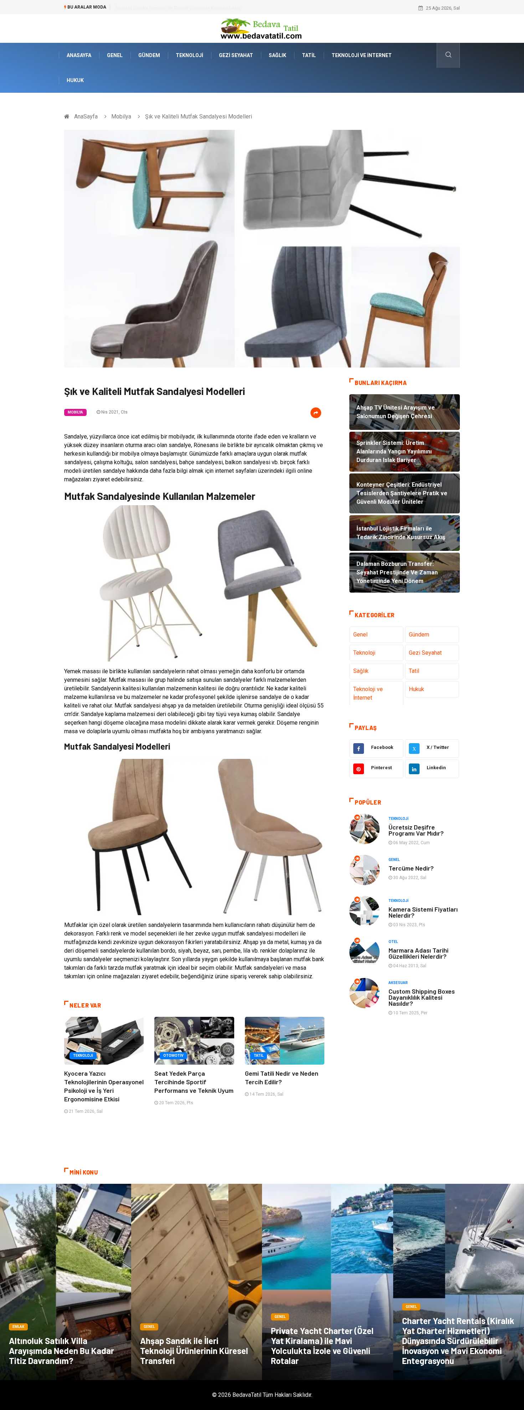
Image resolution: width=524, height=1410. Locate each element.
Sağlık (277, 55)
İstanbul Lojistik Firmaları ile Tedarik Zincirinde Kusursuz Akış (178, 8)
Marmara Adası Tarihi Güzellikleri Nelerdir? (418, 953)
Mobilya (121, 116)
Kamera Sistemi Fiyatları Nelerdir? (423, 912)
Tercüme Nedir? (411, 868)
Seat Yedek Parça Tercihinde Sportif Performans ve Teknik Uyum (193, 1081)
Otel (393, 942)
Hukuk (75, 80)
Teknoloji (189, 55)
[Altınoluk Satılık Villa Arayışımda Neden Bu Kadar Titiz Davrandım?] (65, 1282)
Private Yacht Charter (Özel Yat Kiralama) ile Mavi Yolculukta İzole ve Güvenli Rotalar (322, 1345)
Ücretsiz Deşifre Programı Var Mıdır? (416, 830)
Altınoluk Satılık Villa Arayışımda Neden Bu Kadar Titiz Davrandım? (61, 1350)
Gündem (149, 55)
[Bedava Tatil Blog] (262, 28)
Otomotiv (173, 1056)
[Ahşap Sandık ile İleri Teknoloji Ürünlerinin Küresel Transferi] (196, 1282)
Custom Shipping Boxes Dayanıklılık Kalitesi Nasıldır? (422, 997)
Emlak (18, 1327)
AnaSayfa (79, 55)
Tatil (309, 55)
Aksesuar (398, 983)
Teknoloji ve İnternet (362, 55)
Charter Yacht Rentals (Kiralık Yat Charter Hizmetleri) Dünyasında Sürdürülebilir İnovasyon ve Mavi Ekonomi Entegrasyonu (458, 1340)
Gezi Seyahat (236, 55)
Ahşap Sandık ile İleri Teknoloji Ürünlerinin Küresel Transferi (194, 1350)
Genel (115, 55)
